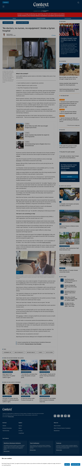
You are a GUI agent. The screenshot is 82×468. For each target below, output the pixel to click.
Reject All (67, 464)
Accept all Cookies (75, 464)
